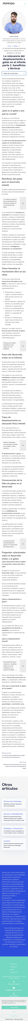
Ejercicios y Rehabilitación (13, 814)
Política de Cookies (9, 1019)
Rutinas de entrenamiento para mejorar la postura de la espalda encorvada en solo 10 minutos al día (14, 818)
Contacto (14, 972)
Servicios (13, 964)
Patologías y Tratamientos (13, 828)
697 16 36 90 (14, 996)
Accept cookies (14, 1007)
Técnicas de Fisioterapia (12, 801)
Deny (14, 1011)
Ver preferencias (14, 1016)
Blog (12, 970)
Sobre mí (13, 967)
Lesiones (7, 841)
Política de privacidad (18, 1019)
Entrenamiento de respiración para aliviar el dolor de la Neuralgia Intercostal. (13, 845)
